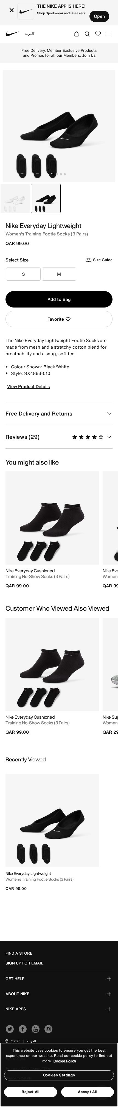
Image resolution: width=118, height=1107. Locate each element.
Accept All (87, 1091)
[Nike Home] (12, 33)
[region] (59, 1075)
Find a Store (18, 953)
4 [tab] (65, 174)
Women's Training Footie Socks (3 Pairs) (39, 879)
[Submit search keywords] (87, 33)
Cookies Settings (59, 1075)
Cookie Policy (65, 1061)
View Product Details (28, 386)
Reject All (31, 1091)
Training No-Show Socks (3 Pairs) (37, 576)
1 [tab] (53, 174)
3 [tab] (61, 174)
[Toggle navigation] (109, 34)
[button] (12, 1041)
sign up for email (24, 963)
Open (99, 16)
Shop (47, 55)
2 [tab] (57, 174)
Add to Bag (59, 299)
